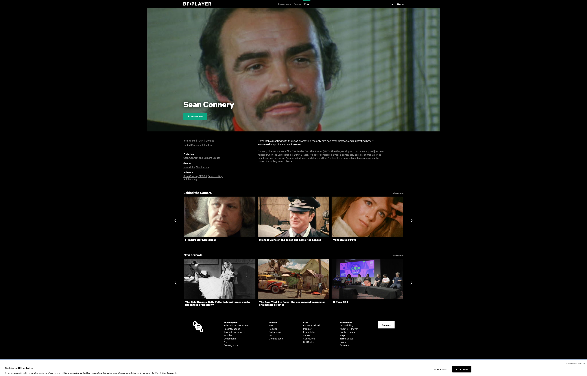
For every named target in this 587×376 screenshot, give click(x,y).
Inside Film (189, 166)
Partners (344, 345)
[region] (293, 367)
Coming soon (231, 345)
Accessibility (346, 325)
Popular (228, 335)
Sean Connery (190, 157)
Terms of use (346, 338)
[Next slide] (411, 221)
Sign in (400, 3)
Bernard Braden (212, 157)
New (271, 325)
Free (306, 3)
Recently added (232, 328)
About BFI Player (349, 328)
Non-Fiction (202, 166)
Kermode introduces (234, 332)
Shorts (306, 335)
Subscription (284, 3)
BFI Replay (308, 341)
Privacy (344, 341)
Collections (230, 338)
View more (398, 192)
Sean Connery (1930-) (195, 176)
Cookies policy (347, 332)
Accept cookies (462, 369)
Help (342, 335)
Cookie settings (440, 369)
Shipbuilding (190, 179)
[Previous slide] (175, 221)
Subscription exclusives (236, 325)
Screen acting (215, 176)
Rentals (297, 3)
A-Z (225, 341)
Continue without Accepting (575, 363)
